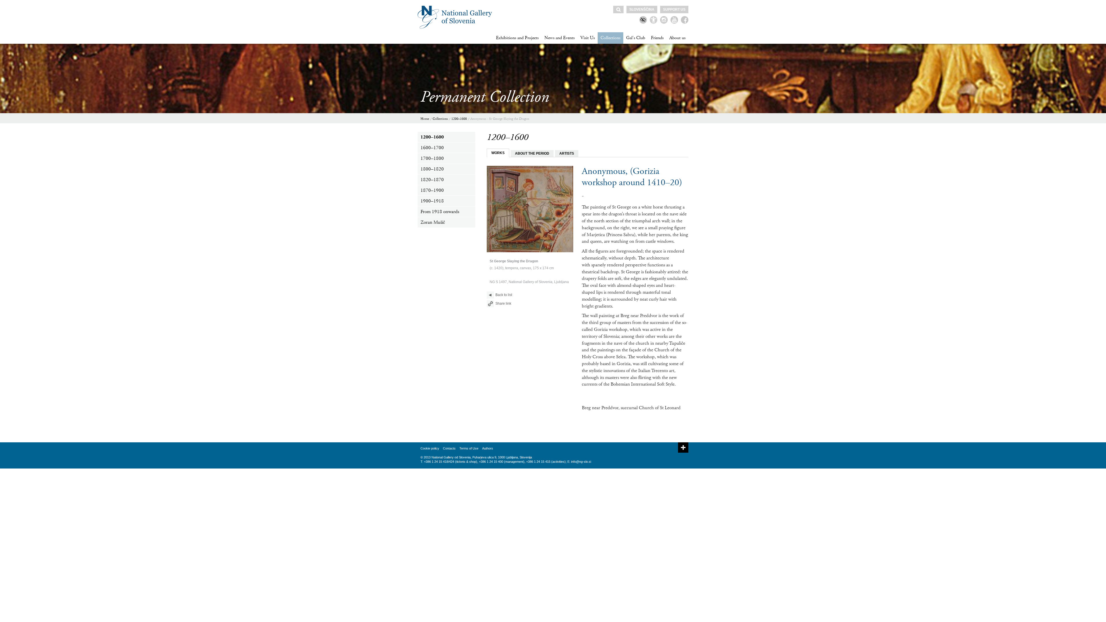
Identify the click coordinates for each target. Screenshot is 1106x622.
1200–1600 (459, 119)
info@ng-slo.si (581, 461)
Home (425, 119)
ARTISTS (566, 153)
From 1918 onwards (440, 211)
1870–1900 (432, 190)
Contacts (449, 448)
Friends (657, 38)
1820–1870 (432, 180)
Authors (487, 448)
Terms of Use (468, 448)
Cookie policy (430, 448)
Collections (610, 38)
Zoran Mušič (433, 222)
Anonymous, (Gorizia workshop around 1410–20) (632, 177)
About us (677, 38)
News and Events (559, 38)
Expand (683, 447)
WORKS (498, 153)
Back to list (503, 295)
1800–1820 (432, 169)
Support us (674, 9)
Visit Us (587, 38)
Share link (503, 303)
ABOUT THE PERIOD (532, 153)
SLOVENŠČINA (641, 9)
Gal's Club (635, 38)
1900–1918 (432, 201)
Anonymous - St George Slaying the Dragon (499, 119)
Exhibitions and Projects (517, 38)
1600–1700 (432, 148)
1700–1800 (432, 158)
